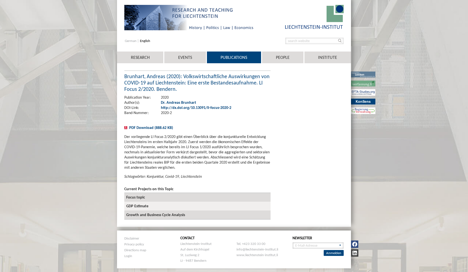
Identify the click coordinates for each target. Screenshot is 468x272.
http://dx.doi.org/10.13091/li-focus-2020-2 (196, 107)
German (131, 41)
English (145, 41)
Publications (234, 57)
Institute (327, 57)
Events (185, 57)
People (283, 57)
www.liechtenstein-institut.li (257, 255)
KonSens (363, 101)
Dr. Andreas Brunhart (178, 102)
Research (140, 57)
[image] (314, 16)
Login (128, 256)
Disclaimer (131, 238)
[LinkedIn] (354, 253)
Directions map (135, 250)
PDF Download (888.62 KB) (151, 127)
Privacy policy (134, 244)
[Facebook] (354, 244)
